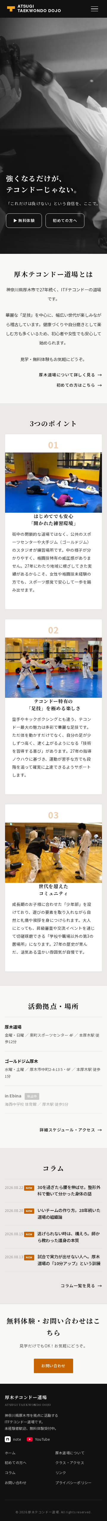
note (17, 1439)
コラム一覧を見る (78, 1285)
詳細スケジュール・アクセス (67, 1130)
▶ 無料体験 (23, 220)
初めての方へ (65, 220)
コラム (10, 1472)
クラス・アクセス (69, 1462)
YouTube (42, 1439)
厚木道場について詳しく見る (67, 375)
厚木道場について (69, 1452)
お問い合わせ (53, 1365)
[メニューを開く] (94, 8)
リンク (60, 1472)
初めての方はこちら (75, 385)
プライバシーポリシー (73, 1482)
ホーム (10, 1452)
